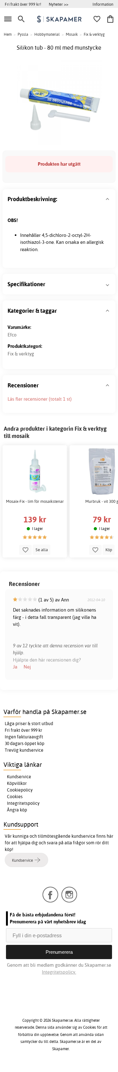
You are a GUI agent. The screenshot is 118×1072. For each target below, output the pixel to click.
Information (103, 4)
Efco (12, 335)
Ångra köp (17, 810)
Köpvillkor (17, 783)
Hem (8, 34)
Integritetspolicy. (59, 972)
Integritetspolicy (23, 803)
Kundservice (19, 776)
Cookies (15, 796)
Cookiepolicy (20, 790)
